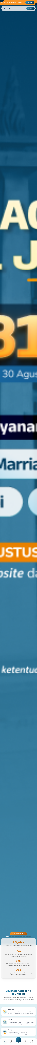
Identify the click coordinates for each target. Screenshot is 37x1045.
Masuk (30, 8)
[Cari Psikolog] (18, 1040)
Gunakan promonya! (18, 933)
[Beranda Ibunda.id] (6, 8)
